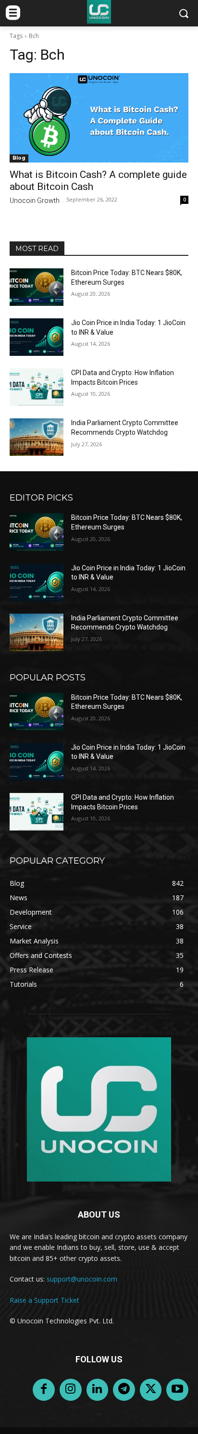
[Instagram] (71, 1390)
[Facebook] (44, 1390)
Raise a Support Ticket (44, 1300)
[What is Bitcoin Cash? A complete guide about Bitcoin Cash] (99, 118)
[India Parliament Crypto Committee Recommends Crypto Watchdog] (36, 437)
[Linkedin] (98, 1390)
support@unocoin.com (82, 1278)
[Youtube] (177, 1390)
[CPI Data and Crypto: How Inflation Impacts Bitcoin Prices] (36, 387)
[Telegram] (124, 1390)
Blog (18, 158)
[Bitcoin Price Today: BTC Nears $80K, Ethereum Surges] (36, 287)
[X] (151, 1390)
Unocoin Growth (35, 200)
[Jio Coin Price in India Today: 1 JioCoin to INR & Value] (36, 337)
